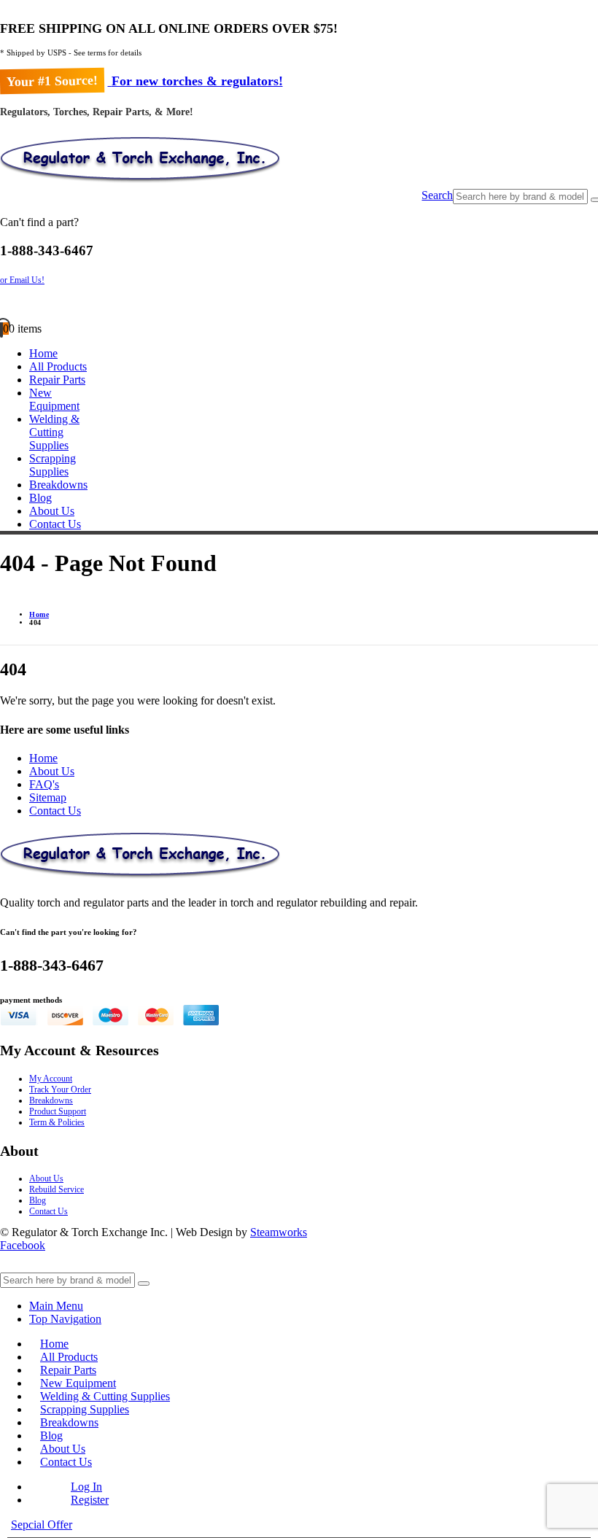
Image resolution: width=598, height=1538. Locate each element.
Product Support (57, 1111)
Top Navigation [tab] (65, 1319)
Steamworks (278, 1232)
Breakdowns (58, 484)
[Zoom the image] (299, 857)
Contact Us (55, 524)
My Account (50, 1078)
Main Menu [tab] (56, 1306)
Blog (40, 498)
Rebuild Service (56, 1189)
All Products (58, 366)
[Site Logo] (140, 182)
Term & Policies (57, 1122)
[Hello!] (299, 304)
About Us (51, 511)
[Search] (144, 1283)
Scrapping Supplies (52, 465)
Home (43, 353)
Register (90, 1500)
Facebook (22, 1245)
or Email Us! (22, 280)
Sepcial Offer (41, 1524)
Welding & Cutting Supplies (54, 432)
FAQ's (44, 784)
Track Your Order (60, 1089)
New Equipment (54, 399)
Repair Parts (57, 379)
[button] (437, 196)
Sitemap (47, 797)
